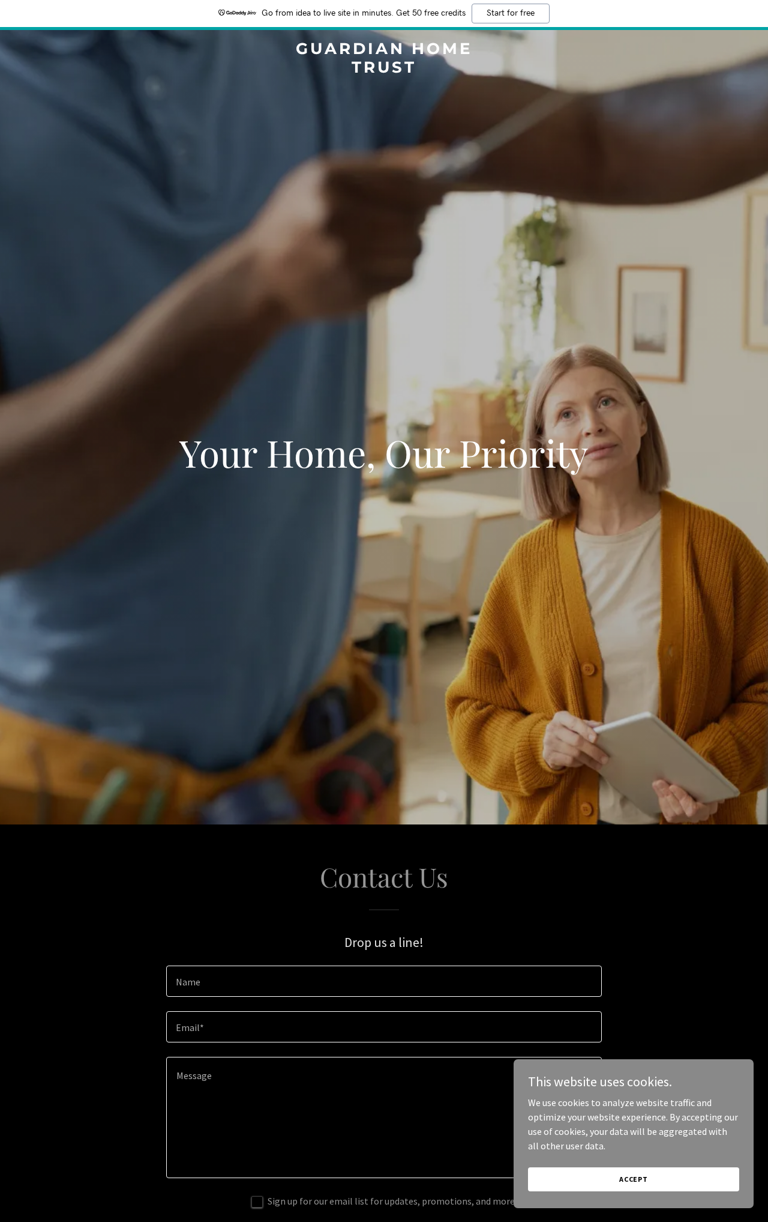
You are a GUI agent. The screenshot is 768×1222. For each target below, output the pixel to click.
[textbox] (383, 981)
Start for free (511, 13)
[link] (384, 69)
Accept (633, 1179)
